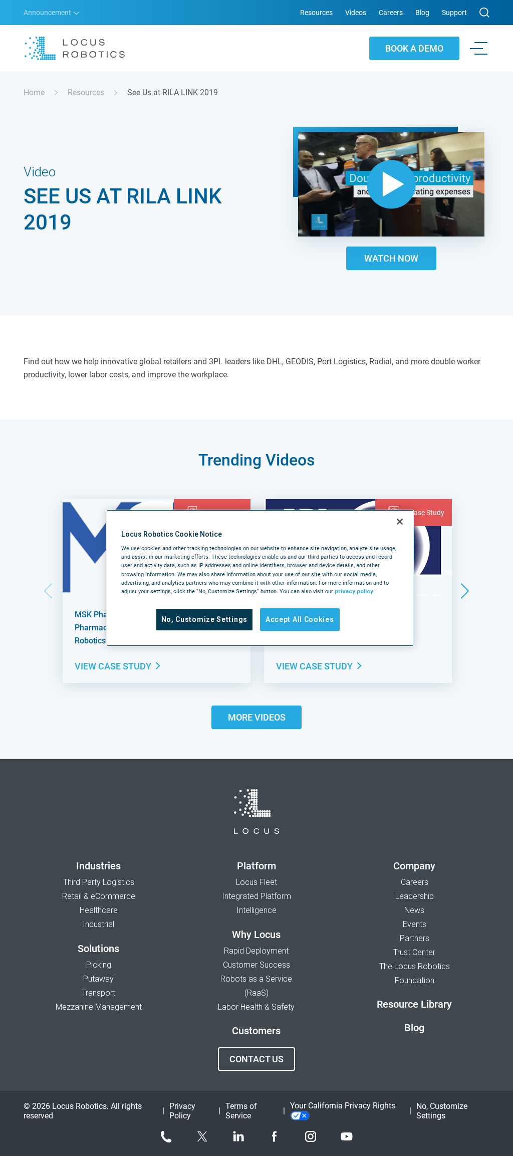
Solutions (98, 949)
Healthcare (99, 910)
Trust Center (414, 952)
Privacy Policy (182, 1110)
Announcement (48, 13)
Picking (98, 965)
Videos (355, 13)
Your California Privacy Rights (342, 1105)
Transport (98, 993)
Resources (316, 13)
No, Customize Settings (204, 619)
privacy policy (354, 591)
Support (454, 13)
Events (414, 924)
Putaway (98, 979)
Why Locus (256, 935)
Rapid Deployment (256, 951)
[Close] (400, 522)
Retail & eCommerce (98, 896)
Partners (414, 938)
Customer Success (256, 965)
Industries (98, 866)
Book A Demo (414, 48)
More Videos (257, 717)
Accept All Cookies (300, 619)
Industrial (98, 924)
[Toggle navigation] (480, 48)
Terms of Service (241, 1110)
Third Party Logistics (98, 882)
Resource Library (414, 1004)
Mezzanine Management (99, 1007)
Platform (256, 866)
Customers (256, 1031)
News (414, 910)
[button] (464, 591)
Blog (422, 13)
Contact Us (256, 1059)
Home (34, 92)
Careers (391, 13)
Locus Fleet (256, 882)
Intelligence (256, 910)
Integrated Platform (256, 896)
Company (414, 866)
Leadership (414, 896)
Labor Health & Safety (256, 1007)
